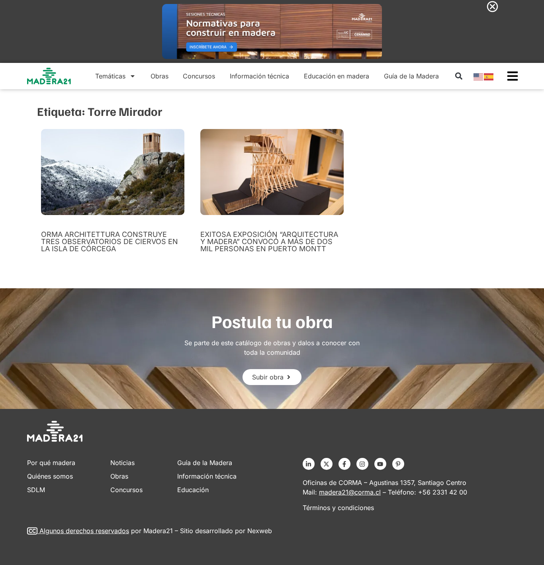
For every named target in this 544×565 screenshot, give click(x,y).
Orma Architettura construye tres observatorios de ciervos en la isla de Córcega (109, 241)
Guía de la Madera (411, 76)
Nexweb (259, 531)
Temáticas (110, 76)
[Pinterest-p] (398, 464)
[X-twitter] (327, 464)
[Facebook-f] (344, 464)
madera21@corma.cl (350, 492)
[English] (479, 76)
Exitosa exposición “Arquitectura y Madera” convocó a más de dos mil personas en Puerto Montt (269, 241)
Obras (159, 76)
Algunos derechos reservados (84, 531)
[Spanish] (489, 76)
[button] (458, 76)
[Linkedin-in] (309, 464)
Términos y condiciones (338, 508)
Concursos (199, 76)
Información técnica (259, 76)
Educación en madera (336, 76)
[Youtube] (380, 464)
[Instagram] (362, 464)
